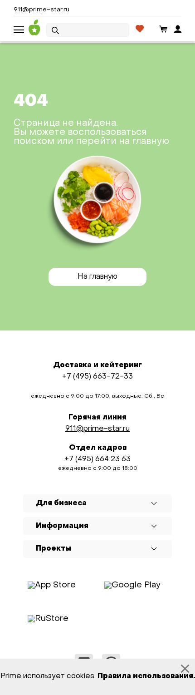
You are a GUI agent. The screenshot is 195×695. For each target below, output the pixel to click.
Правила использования (145, 676)
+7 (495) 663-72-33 (97, 376)
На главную (97, 277)
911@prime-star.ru (41, 10)
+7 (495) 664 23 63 (97, 459)
